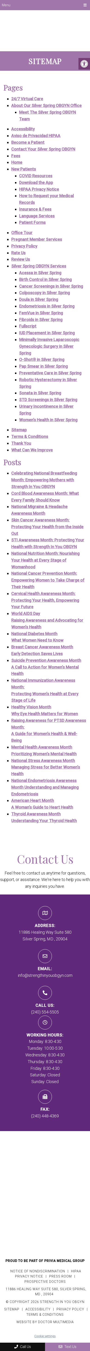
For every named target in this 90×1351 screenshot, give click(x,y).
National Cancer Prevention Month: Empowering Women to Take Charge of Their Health (47, 580)
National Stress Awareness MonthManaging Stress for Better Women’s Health (45, 767)
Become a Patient (28, 142)
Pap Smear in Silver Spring (43, 366)
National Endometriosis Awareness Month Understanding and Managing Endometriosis (45, 787)
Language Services (37, 215)
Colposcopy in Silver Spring (44, 292)
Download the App (36, 182)
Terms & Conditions (29, 436)
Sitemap (19, 429)
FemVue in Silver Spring (41, 312)
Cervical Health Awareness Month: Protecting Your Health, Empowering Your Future (45, 600)
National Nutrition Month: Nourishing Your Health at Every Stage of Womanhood (45, 560)
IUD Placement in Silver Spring (47, 332)
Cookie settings (45, 1336)
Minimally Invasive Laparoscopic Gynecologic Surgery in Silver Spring (49, 346)
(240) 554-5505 (45, 1012)
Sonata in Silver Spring (40, 392)
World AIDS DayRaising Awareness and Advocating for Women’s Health (47, 620)
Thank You (21, 443)
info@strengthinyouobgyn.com (45, 975)
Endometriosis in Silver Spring (47, 306)
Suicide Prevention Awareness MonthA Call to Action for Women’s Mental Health (46, 667)
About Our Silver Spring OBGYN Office (46, 105)
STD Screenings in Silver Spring (48, 399)
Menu (6, 5)
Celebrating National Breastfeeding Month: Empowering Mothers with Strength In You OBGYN (44, 480)
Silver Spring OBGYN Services (38, 266)
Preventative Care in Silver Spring (50, 372)
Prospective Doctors (45, 1281)
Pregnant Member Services (36, 239)
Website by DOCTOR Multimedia (45, 1322)
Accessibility (23, 128)
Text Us (69, 1347)
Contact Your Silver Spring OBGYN (43, 149)
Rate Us (18, 252)
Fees (15, 155)
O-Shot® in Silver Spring (41, 359)
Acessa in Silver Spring (40, 272)
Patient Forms (32, 222)
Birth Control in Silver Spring (45, 279)
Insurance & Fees (35, 209)
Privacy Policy (24, 246)
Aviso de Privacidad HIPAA (35, 135)
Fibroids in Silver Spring (41, 319)
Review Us (20, 259)
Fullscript (27, 326)
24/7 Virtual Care (27, 98)
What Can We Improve (32, 449)
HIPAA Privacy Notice (39, 189)
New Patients (23, 169)
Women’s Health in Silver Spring (48, 419)
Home (16, 162)
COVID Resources (35, 175)
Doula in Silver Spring (38, 299)
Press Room (61, 1276)
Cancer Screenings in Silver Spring (51, 286)
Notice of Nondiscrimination (38, 1271)
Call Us (25, 1347)
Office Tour (22, 232)
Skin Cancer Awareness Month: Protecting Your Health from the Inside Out (47, 527)
